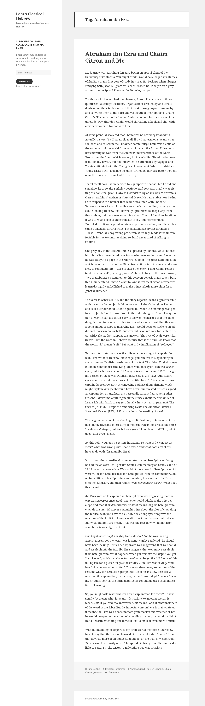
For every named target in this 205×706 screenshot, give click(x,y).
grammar (120, 668)
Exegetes (109, 668)
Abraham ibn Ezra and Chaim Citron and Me (126, 57)
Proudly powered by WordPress (102, 698)
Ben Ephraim (157, 668)
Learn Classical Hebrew (30, 16)
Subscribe (24, 81)
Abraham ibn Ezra (139, 668)
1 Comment (113, 672)
